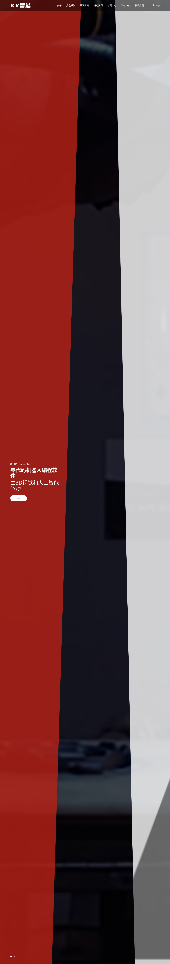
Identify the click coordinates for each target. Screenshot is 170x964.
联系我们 (139, 5)
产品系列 (70, 5)
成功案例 (98, 5)
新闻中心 (111, 5)
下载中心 (125, 5)
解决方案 (84, 5)
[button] (11, 956)
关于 (59, 5)
